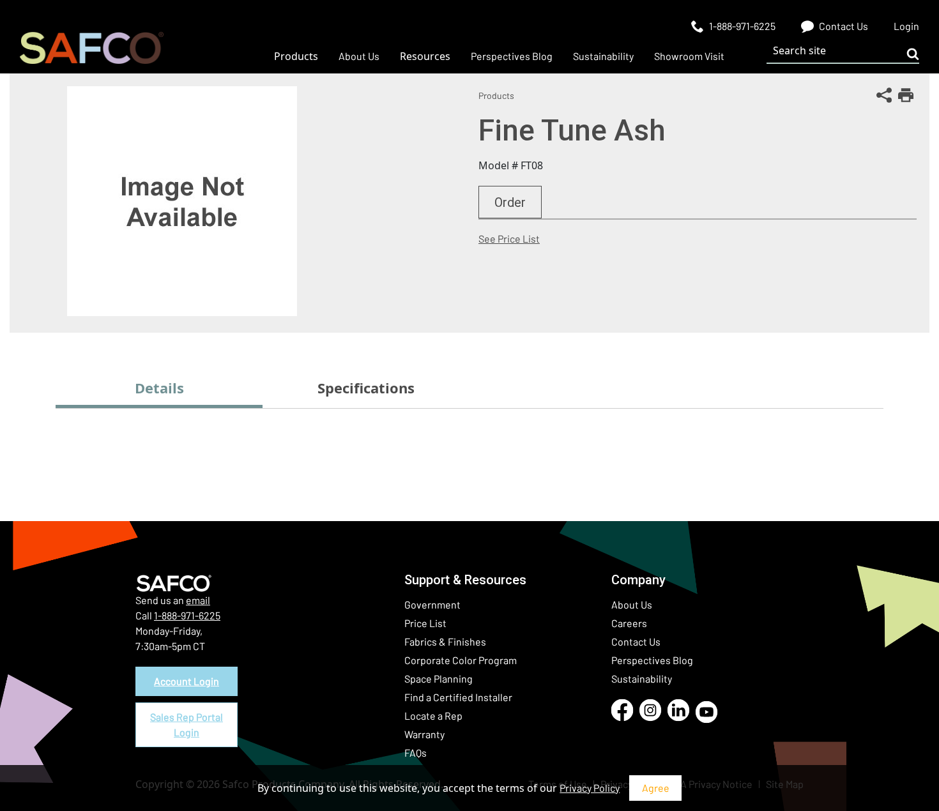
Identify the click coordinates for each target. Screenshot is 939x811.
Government (432, 604)
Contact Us (635, 641)
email (198, 600)
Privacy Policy (590, 788)
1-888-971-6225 (187, 615)
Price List (425, 623)
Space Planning (438, 678)
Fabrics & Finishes (445, 641)
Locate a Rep (433, 715)
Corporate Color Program (460, 660)
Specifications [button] (366, 387)
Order (510, 202)
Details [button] (159, 387)
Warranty (424, 734)
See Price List (509, 238)
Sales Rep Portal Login (186, 724)
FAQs (415, 753)
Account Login (186, 681)
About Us (631, 604)
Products (496, 95)
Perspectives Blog (652, 660)
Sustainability (641, 678)
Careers (629, 623)
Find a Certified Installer (458, 697)
